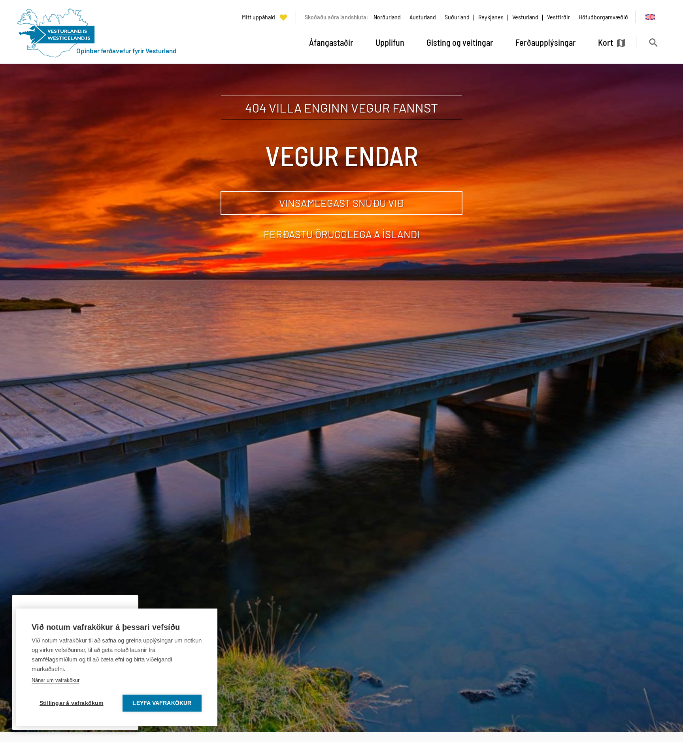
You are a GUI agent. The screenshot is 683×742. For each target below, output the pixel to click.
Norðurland (387, 17)
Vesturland (525, 17)
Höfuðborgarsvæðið (603, 17)
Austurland (422, 17)
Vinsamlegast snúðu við (341, 203)
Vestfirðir (558, 17)
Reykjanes (491, 17)
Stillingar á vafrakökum (72, 703)
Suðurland (457, 17)
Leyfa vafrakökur (161, 703)
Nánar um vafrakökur (55, 680)
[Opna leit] (653, 42)
